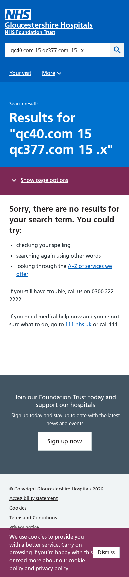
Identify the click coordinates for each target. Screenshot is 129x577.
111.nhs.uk (78, 324)
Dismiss (106, 552)
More (51, 75)
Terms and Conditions (33, 518)
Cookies (17, 508)
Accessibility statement (33, 498)
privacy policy (52, 568)
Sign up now (64, 441)
